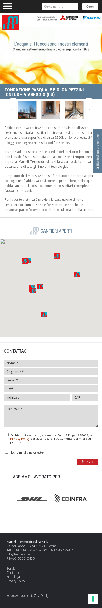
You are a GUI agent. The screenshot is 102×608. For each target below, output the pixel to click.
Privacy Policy (20, 439)
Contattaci (13, 572)
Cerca (90, 6)
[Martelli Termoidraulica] (28, 110)
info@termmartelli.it (21, 554)
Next (88, 109)
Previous (13, 109)
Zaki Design (42, 595)
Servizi (11, 568)
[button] (40, 286)
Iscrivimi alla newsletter (27, 452)
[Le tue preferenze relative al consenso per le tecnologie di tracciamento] (93, 599)
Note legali (14, 577)
